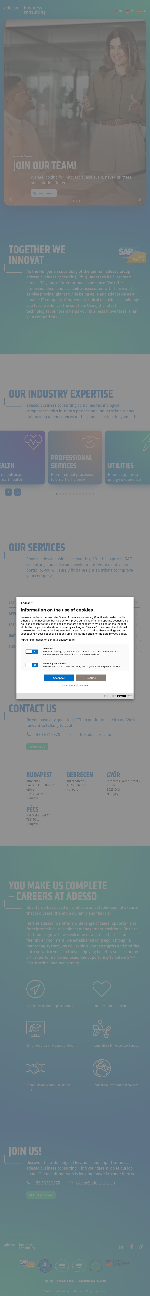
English (26, 602)
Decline (91, 677)
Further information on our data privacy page (48, 639)
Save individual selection (75, 685)
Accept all (59, 677)
